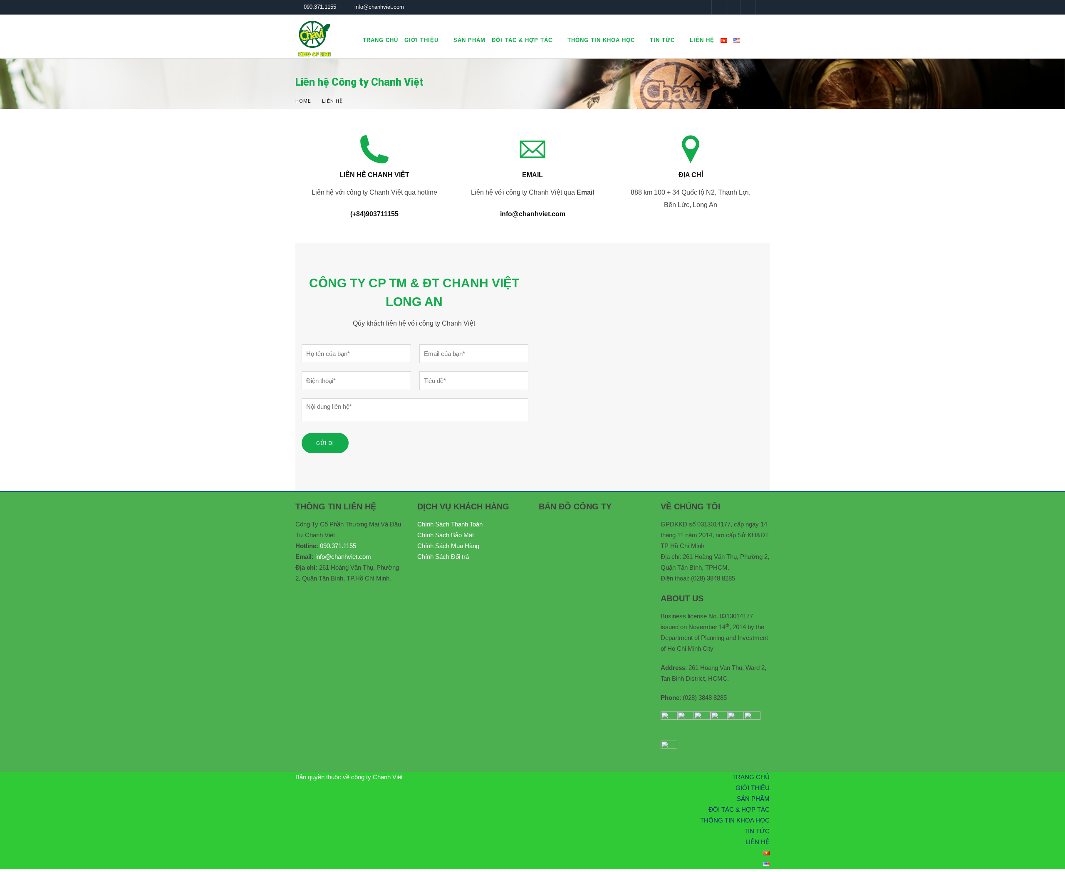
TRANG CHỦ (380, 40)
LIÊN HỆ (702, 40)
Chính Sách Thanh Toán (450, 524)
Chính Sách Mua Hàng (448, 545)
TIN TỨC (662, 40)
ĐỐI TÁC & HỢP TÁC (522, 40)
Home (303, 101)
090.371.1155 (320, 7)
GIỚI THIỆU (421, 40)
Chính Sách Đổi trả (443, 556)
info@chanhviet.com (379, 7)
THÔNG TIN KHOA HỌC (601, 40)
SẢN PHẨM (469, 40)
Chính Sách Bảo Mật (445, 535)
